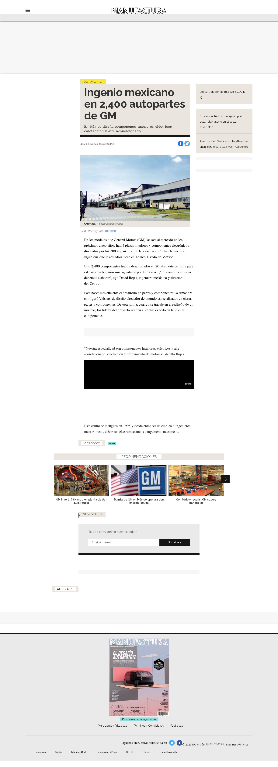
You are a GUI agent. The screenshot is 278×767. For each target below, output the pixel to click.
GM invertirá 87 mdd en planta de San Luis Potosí (81, 501)
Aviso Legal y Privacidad (112, 725)
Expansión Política (106, 751)
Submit (174, 542)
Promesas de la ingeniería (139, 719)
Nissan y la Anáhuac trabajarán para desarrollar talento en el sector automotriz (221, 122)
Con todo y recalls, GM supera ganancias (196, 501)
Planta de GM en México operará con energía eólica (139, 501)
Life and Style (79, 751)
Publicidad (176, 725)
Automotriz (93, 81)
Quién (58, 751)
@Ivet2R (110, 231)
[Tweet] (187, 143)
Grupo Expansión (168, 751)
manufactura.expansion (179, 743)
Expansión (40, 751)
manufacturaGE (172, 743)
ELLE (129, 751)
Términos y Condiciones (149, 725)
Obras (145, 751)
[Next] (225, 479)
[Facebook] (180, 143)
